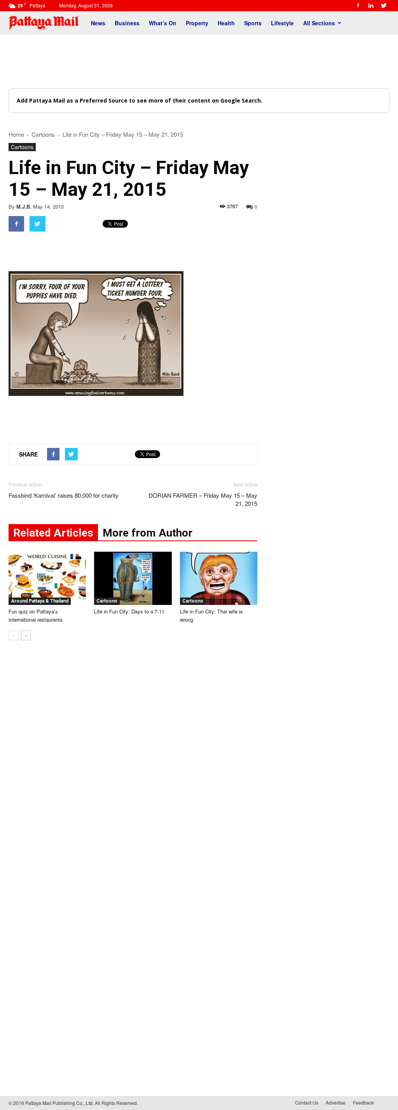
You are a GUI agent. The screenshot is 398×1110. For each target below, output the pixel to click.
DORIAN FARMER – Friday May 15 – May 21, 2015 (202, 499)
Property (197, 23)
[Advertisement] (199, 61)
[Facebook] (358, 5)
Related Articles (53, 532)
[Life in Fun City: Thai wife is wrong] (218, 578)
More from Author (147, 532)
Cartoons (22, 147)
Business (127, 23)
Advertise (336, 1102)
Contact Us (306, 1102)
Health (226, 23)
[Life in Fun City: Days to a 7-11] (132, 578)
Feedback (363, 1102)
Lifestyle (282, 23)
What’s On (162, 23)
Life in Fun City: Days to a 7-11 (129, 611)
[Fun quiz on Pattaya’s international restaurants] (47, 578)
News (98, 23)
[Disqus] (133, 764)
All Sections (319, 23)
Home (16, 134)
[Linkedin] (371, 5)
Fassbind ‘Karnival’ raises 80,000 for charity (64, 495)
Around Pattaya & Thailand (39, 601)
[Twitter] (383, 5)
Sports (253, 23)
